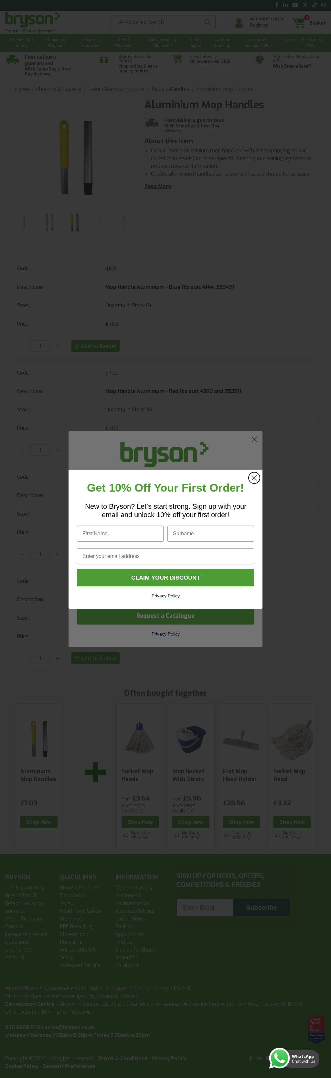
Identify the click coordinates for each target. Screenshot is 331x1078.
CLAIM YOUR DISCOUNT (165, 577)
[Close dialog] (254, 478)
